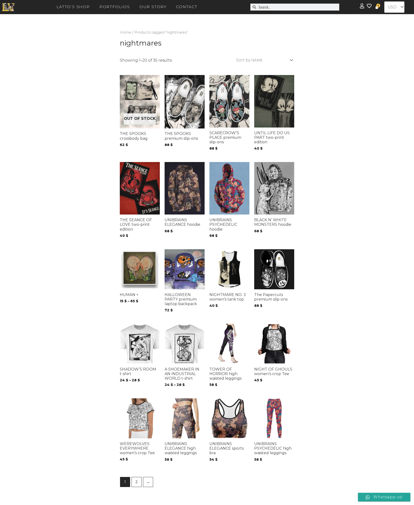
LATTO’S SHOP (73, 7)
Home (125, 32)
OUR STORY (153, 7)
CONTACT (186, 7)
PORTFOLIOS (114, 7)
